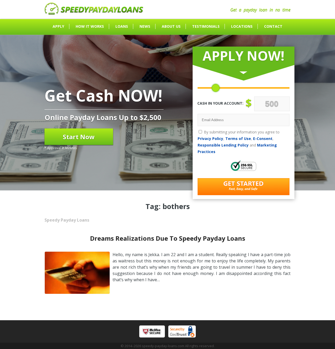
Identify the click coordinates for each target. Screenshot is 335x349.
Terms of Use (238, 138)
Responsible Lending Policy (223, 145)
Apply (58, 26)
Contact (273, 26)
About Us (171, 26)
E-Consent (262, 138)
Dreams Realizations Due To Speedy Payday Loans (167, 238)
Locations (242, 26)
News (144, 26)
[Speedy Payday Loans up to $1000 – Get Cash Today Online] (93, 13)
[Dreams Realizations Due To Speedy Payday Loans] (77, 292)
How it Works (90, 26)
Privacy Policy (210, 138)
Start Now (79, 136)
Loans (121, 26)
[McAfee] (152, 331)
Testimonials (206, 26)
